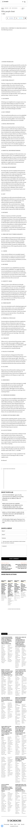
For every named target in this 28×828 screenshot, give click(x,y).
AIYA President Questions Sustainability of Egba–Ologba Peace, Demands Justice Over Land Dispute (7, 788)
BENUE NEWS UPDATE (3, 581)
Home (2, 8)
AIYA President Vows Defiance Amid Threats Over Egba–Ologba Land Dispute (21, 758)
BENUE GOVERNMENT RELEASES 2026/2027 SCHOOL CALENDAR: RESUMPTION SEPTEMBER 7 (20, 700)
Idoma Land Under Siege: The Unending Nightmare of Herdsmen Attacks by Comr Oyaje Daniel (6, 567)
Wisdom (6, 8)
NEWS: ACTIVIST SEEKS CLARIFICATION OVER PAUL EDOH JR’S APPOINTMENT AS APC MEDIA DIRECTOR (13, 513)
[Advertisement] (14, 46)
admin (4, 13)
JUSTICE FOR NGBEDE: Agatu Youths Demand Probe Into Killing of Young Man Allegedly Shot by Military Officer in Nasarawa (13, 497)
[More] (25, 18)
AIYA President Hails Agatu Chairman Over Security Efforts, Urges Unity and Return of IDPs (13, 520)
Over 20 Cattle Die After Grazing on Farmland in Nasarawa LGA (6, 699)
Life (10, 8)
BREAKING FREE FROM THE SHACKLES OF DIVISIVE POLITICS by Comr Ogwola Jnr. (21, 566)
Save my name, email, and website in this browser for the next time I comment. (13, 542)
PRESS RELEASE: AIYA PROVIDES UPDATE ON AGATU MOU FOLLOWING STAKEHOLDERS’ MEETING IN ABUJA (20, 788)
